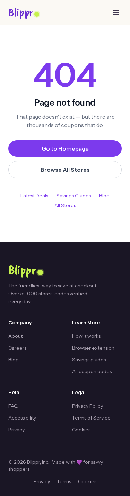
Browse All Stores (65, 169)
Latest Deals (34, 195)
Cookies (81, 429)
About (15, 336)
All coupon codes (92, 371)
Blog (104, 195)
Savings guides (89, 360)
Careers (17, 348)
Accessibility (22, 418)
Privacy (16, 429)
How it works (86, 336)
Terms (64, 481)
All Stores (65, 205)
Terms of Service (91, 418)
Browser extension (93, 348)
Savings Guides (74, 195)
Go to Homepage (65, 148)
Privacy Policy (87, 406)
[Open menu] (116, 12)
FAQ (13, 406)
